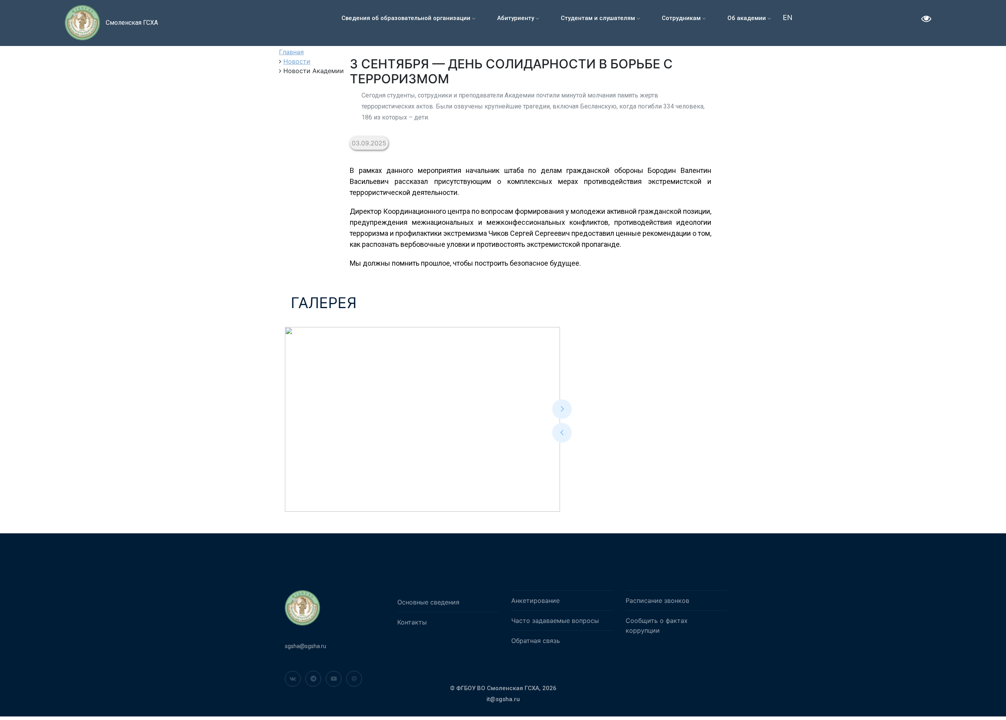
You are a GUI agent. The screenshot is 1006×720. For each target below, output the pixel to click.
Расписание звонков (657, 600)
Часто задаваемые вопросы (555, 620)
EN (788, 17)
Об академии (747, 18)
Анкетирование (535, 600)
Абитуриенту (516, 18)
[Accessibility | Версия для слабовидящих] (926, 19)
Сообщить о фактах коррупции (657, 625)
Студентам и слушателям (599, 18)
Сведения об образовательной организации (406, 18)
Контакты (412, 622)
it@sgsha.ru (503, 699)
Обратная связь (535, 641)
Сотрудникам (682, 18)
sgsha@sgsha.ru (305, 646)
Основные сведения (428, 602)
